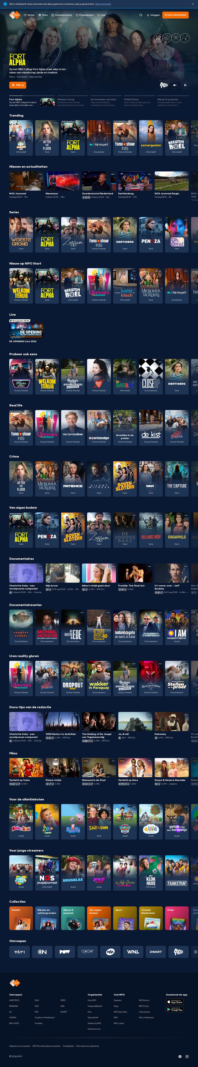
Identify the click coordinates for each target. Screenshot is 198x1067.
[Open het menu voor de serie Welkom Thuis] (108, 858)
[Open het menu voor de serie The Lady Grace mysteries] (134, 858)
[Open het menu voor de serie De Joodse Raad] (134, 515)
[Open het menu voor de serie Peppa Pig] (82, 807)
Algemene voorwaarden (19, 1046)
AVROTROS (14, 1000)
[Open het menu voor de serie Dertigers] (134, 220)
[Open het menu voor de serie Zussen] (82, 220)
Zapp (116, 1006)
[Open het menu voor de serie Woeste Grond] (30, 220)
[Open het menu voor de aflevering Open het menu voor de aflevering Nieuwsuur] (77, 174)
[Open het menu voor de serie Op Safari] (134, 362)
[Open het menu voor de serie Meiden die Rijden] (30, 362)
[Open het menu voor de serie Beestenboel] (186, 123)
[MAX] (110, 952)
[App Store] (175, 1001)
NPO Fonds (144, 1006)
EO (10, 1012)
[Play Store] (175, 1009)
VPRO (63, 1000)
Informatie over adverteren (87, 1046)
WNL (62, 1006)
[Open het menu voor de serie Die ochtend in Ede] (82, 612)
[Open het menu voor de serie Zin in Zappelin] (56, 807)
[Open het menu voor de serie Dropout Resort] (82, 663)
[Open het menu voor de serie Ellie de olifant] (160, 807)
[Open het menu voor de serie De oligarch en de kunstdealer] (160, 612)
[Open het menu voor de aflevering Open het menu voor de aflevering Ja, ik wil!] (149, 715)
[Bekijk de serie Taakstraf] (177, 873)
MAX (37, 1000)
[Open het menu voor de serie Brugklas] (82, 858)
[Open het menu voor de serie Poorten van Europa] (30, 612)
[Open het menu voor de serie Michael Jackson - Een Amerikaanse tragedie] (56, 612)
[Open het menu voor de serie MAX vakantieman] (30, 123)
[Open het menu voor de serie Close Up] (160, 362)
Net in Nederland (146, 1018)
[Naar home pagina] (15, 15)
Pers (89, 1012)
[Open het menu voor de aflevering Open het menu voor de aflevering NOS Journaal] (40, 174)
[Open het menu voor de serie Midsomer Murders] (160, 271)
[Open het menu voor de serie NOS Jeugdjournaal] (56, 858)
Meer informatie (103, 4)
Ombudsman (144, 1012)
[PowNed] (65, 952)
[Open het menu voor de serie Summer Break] (30, 858)
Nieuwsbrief (93, 1018)
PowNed (38, 1023)
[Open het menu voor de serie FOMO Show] (134, 123)
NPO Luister (119, 1023)
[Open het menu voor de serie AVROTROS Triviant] (108, 123)
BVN (116, 1018)
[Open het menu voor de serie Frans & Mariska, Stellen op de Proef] (186, 663)
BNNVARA (13, 1006)
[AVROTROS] (178, 952)
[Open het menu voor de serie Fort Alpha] (82, 123)
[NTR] (19, 952)
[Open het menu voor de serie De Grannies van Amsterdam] (108, 271)
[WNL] (133, 952)
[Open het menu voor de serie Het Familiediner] (82, 413)
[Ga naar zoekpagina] (141, 15)
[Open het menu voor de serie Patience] (82, 464)
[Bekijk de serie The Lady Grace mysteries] (125, 873)
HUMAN (12, 1018)
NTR (36, 1012)
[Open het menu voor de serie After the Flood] (56, 123)
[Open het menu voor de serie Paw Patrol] (134, 807)
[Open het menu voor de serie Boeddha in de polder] (134, 413)
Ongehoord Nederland (45, 1018)
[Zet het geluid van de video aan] (174, 85)
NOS (37, 1006)
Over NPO (92, 1000)
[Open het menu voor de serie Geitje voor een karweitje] (186, 807)
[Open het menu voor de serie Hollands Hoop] (160, 515)
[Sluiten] (193, 4)
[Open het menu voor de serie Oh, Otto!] (186, 220)
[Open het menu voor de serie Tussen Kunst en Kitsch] (134, 271)
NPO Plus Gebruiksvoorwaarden (46, 1046)
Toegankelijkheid (95, 1006)
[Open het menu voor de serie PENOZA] (160, 220)
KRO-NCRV (14, 1023)
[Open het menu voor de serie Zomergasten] (160, 123)
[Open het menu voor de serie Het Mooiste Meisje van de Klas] (108, 362)
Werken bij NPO (94, 1023)
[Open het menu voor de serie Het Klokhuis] (160, 858)
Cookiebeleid (68, 1046)
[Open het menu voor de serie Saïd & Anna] (108, 807)
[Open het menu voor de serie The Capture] (186, 464)
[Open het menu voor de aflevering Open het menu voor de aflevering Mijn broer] (77, 566)
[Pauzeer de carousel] (185, 85)
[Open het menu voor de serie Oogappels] (186, 515)
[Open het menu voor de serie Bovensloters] (134, 464)
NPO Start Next (120, 1012)
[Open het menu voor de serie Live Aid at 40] (108, 612)
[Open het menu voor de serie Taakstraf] (186, 858)
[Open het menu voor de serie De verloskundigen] (108, 413)
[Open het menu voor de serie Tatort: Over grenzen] (160, 464)
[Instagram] (187, 1057)
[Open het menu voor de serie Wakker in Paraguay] (108, 663)
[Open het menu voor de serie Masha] (30, 807)
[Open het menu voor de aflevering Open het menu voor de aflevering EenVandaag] (149, 174)
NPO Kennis (144, 1000)
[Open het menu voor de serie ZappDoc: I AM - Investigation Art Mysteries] (186, 612)
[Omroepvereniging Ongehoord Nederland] (42, 952)
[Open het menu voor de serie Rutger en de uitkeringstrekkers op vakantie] (82, 362)
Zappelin (117, 1000)
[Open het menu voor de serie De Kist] (160, 413)
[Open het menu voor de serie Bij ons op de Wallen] (160, 663)
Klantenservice (94, 1029)
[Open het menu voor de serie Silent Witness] (108, 464)
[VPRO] (87, 952)
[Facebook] (180, 1057)
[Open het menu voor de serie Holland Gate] (134, 612)
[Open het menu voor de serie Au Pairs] (186, 413)
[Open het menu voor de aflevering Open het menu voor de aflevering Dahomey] (186, 715)
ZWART (63, 1012)
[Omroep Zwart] (156, 952)
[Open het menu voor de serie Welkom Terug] (30, 271)
